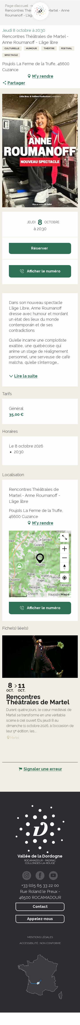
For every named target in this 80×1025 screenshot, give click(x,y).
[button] (40, 150)
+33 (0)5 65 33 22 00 (40, 885)
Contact (40, 906)
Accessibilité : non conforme (40, 943)
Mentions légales (40, 937)
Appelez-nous (40, 919)
